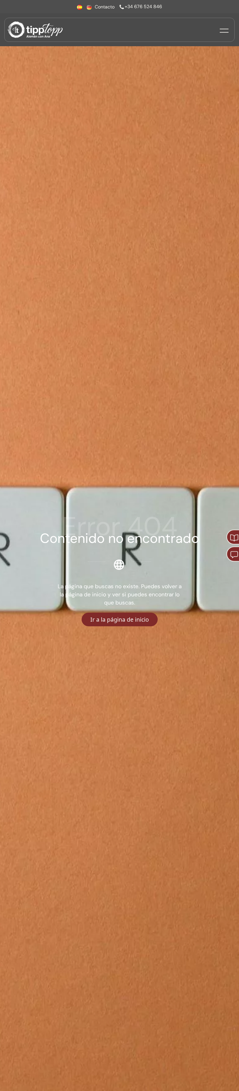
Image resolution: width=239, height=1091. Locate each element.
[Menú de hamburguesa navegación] (224, 30)
